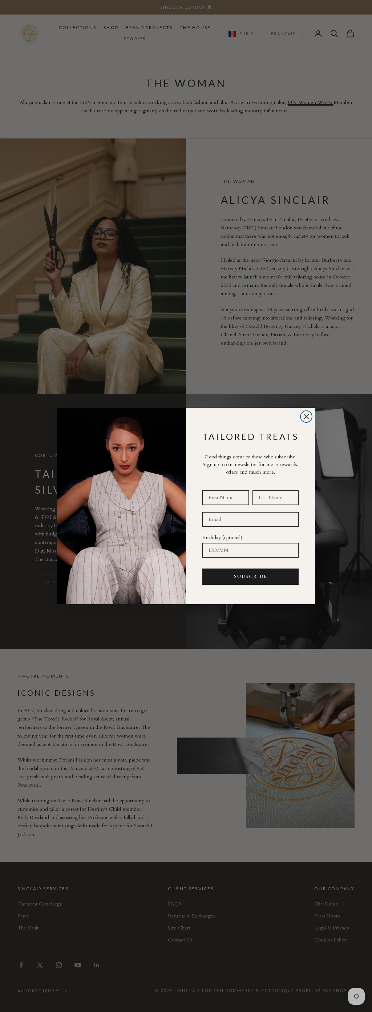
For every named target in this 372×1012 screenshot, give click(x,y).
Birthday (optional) (222, 537)
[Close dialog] (306, 416)
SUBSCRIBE (250, 576)
